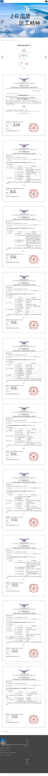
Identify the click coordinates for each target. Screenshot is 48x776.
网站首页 (2, 40)
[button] (46, 1)
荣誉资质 (7, 40)
